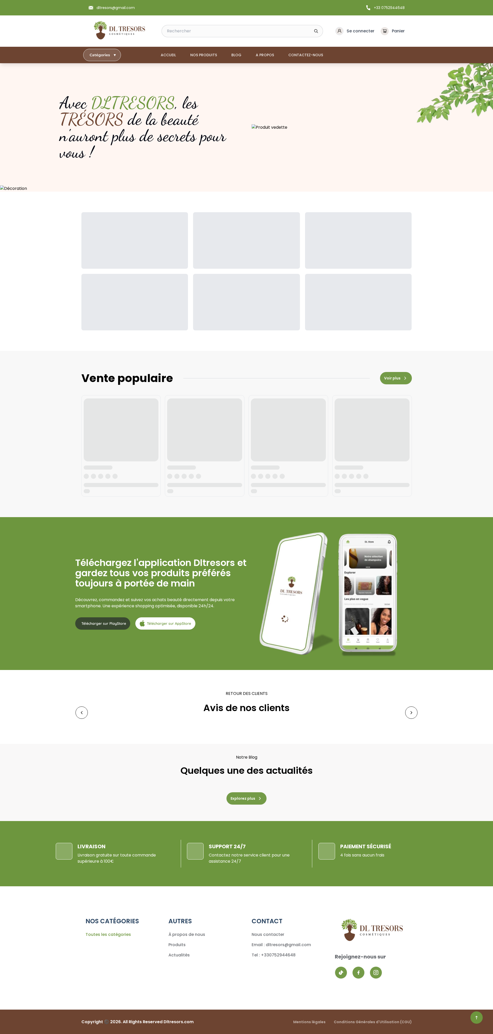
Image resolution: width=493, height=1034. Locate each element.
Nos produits (203, 55)
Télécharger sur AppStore (169, 623)
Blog (236, 55)
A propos (265, 55)
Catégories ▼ (103, 55)
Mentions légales (309, 1021)
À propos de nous (186, 934)
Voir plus (392, 378)
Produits (177, 945)
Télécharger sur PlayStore (103, 623)
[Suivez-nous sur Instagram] (376, 972)
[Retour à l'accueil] (118, 31)
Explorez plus (243, 798)
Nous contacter (268, 934)
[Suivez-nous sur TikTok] (341, 972)
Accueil (168, 55)
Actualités (179, 955)
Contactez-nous (305, 55)
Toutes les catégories (108, 934)
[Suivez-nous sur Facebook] (358, 972)
